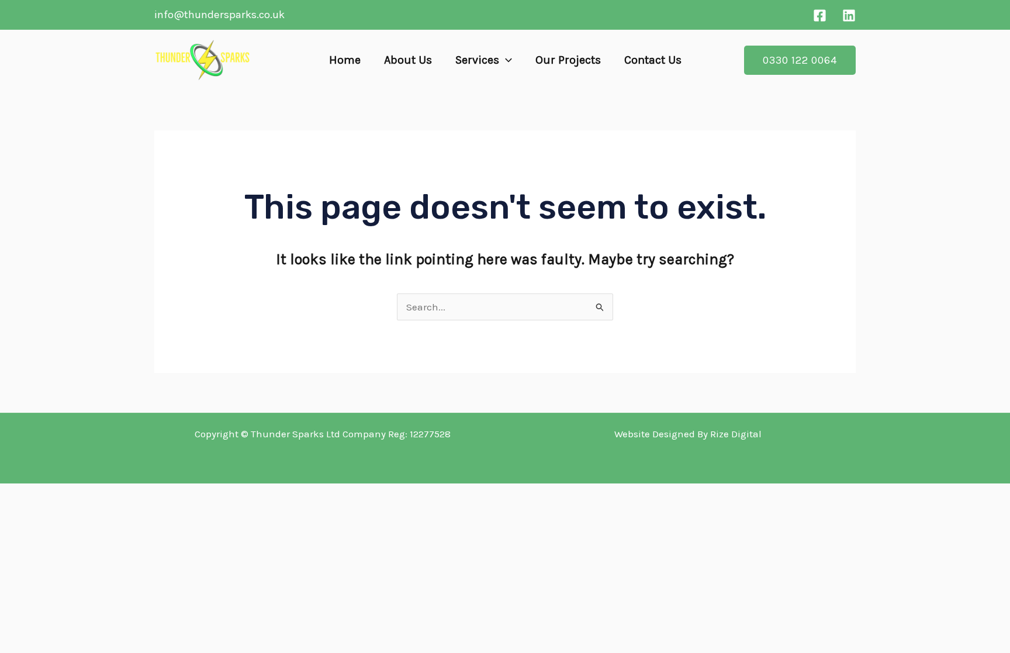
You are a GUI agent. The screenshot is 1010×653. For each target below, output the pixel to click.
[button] (505, 60)
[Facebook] (819, 15)
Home (345, 60)
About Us (408, 60)
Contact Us (653, 60)
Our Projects (568, 60)
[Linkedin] (849, 15)
